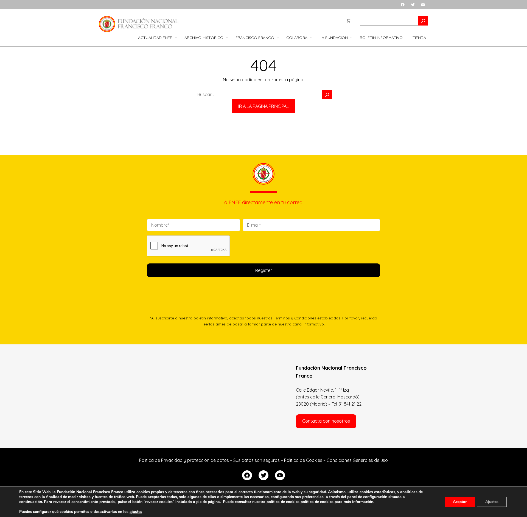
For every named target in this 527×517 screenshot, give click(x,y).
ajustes (136, 511)
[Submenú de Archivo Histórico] (227, 37)
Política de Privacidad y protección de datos (184, 460)
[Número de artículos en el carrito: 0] (348, 21)
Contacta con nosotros (326, 421)
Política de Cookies (303, 460)
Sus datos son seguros (256, 460)
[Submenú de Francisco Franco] (278, 37)
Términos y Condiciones (295, 318)
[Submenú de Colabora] (311, 37)
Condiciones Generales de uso (357, 460)
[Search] (423, 21)
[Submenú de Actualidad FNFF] (176, 37)
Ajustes (491, 501)
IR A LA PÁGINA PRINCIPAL (263, 106)
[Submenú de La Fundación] (351, 37)
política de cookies (317, 501)
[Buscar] (327, 94)
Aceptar (460, 501)
